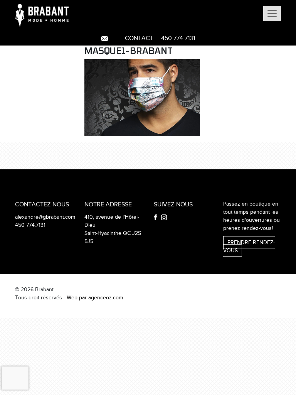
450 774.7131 (178, 38)
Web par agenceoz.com (95, 298)
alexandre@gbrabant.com (45, 217)
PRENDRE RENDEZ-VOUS (249, 247)
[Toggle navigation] (272, 13)
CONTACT (139, 38)
